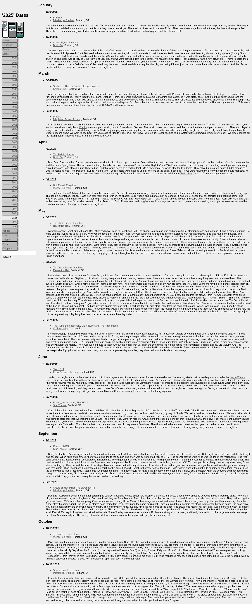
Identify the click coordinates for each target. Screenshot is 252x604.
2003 (14, 133)
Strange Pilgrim (90, 86)
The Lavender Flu (85, 487)
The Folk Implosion (63, 154)
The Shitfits (83, 402)
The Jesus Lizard (62, 267)
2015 (14, 186)
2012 (14, 173)
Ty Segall (58, 534)
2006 (14, 147)
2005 (14, 142)
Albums (6, 244)
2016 (14, 191)
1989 (14, 71)
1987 (14, 62)
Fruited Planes (72, 534)
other (14, 226)
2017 (14, 195)
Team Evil (58, 369)
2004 (14, 138)
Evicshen (78, 223)
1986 (14, 58)
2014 (14, 182)
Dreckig (57, 116)
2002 (14, 129)
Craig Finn (71, 185)
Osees (56, 446)
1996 (14, 102)
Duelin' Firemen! (107, 333)
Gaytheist (78, 267)
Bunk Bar (58, 45)
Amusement (68, 402)
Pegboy (57, 402)
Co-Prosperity (60, 328)
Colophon (7, 248)
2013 (14, 178)
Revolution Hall (61, 225)
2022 (14, 204)
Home (5, 40)
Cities (5, 235)
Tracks (6, 239)
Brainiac (57, 17)
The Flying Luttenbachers (66, 325)
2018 (14, 200)
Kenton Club (59, 89)
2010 (14, 164)
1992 (14, 84)
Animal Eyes (60, 42)
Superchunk (59, 570)
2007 (14, 151)
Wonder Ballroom (62, 188)
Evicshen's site (171, 242)
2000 (14, 120)
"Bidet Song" (187, 173)
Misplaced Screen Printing (67, 119)
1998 (14, 111)
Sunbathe (73, 42)
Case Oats (73, 570)
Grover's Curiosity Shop (65, 372)
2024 (14, 213)
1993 (14, 89)
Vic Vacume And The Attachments (100, 325)
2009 (14, 160)
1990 (14, 76)
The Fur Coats (72, 86)
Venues (6, 230)
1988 (14, 67)
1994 (14, 93)
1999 (14, 116)
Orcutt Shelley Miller (64, 487)
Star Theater (59, 405)
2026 (14, 222)
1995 (14, 98)
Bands (5, 49)
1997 (14, 107)
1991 (14, 80)
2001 (14, 124)
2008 (14, 155)
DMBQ (65, 446)
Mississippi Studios (63, 20)
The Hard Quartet (62, 223)
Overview (7, 45)
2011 (14, 169)
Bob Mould (59, 185)
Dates (5, 53)
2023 (14, 209)
